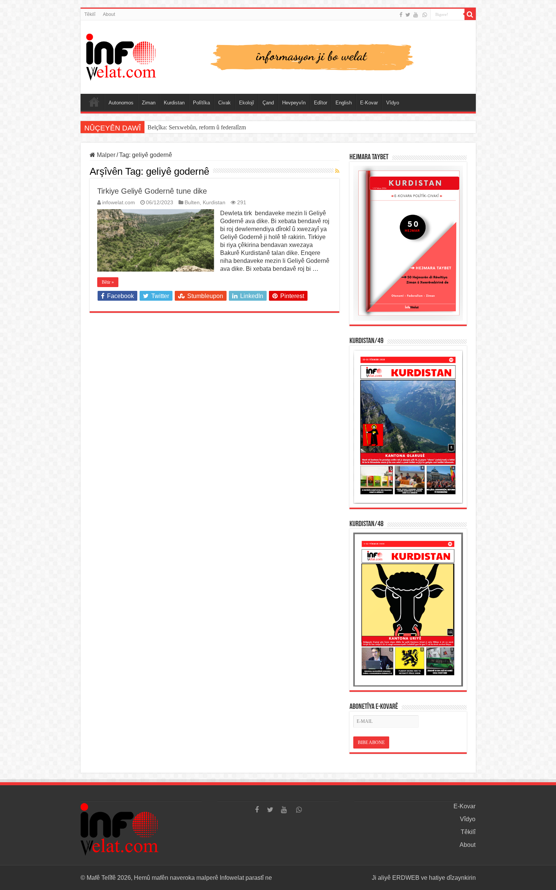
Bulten (192, 202)
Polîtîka (201, 103)
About (109, 14)
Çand (268, 103)
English (343, 103)
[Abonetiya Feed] (337, 171)
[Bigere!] (470, 14)
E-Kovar (369, 103)
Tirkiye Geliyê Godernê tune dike (152, 191)
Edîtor (320, 103)
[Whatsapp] (425, 14)
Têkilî (89, 14)
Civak (224, 103)
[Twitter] (408, 14)
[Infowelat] (278, 56)
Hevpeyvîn (294, 103)
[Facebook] (401, 14)
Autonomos (121, 103)
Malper (105, 155)
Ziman (148, 103)
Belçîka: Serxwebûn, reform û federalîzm (197, 127)
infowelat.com (118, 202)
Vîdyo (392, 103)
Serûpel (94, 102)
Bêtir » (108, 282)
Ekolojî (246, 103)
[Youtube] (416, 14)
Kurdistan (174, 103)
